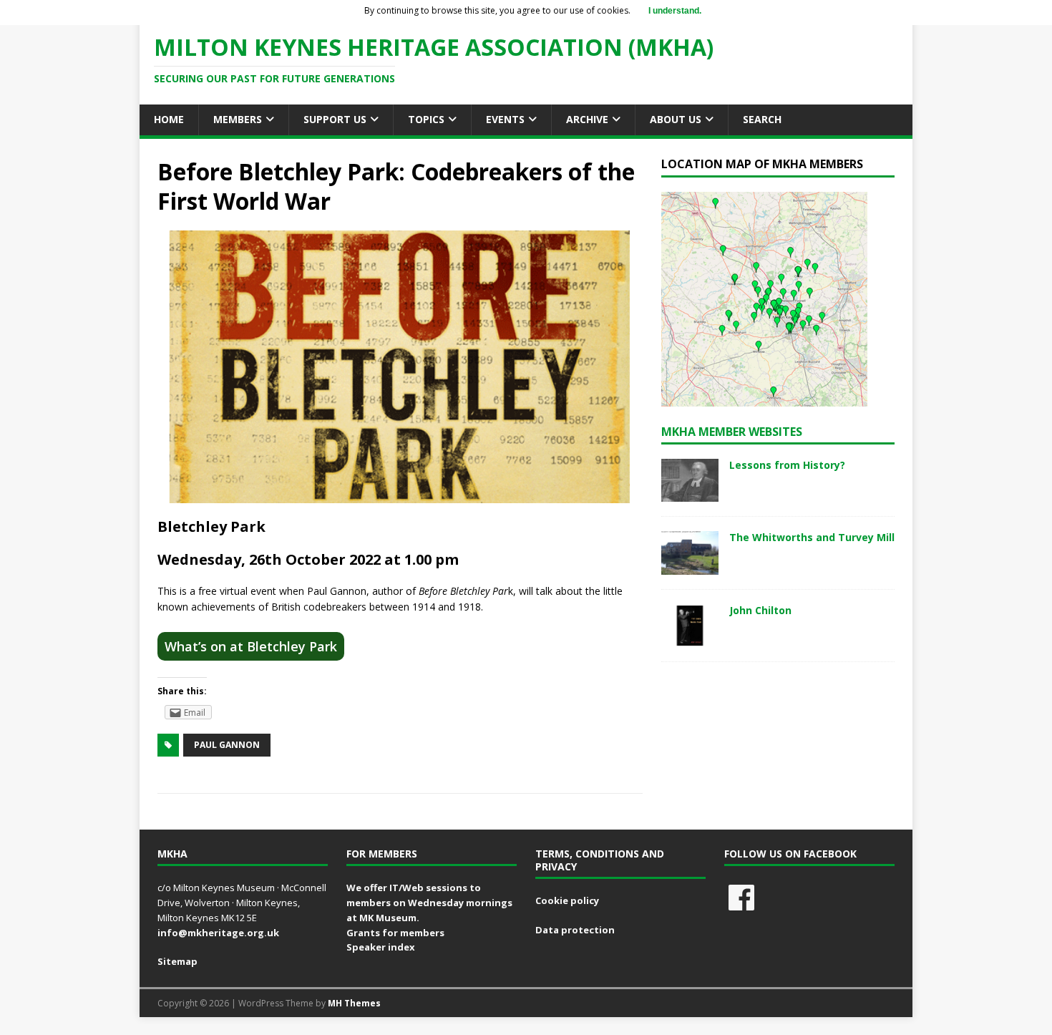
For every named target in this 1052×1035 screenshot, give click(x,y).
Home (169, 119)
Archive (587, 119)
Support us (334, 119)
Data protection (575, 929)
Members (237, 119)
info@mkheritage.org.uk (218, 932)
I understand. (674, 11)
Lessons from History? (787, 465)
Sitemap (177, 961)
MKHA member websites (731, 431)
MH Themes (354, 1003)
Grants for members (395, 932)
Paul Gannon (227, 745)
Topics (426, 119)
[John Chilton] (690, 638)
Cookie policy (567, 900)
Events (505, 119)
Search (762, 119)
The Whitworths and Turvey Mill (812, 537)
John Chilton (760, 610)
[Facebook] (741, 897)
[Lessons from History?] (690, 493)
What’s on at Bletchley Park (251, 646)
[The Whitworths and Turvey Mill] (690, 566)
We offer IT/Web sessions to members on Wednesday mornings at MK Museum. (429, 902)
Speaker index (380, 947)
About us (675, 119)
